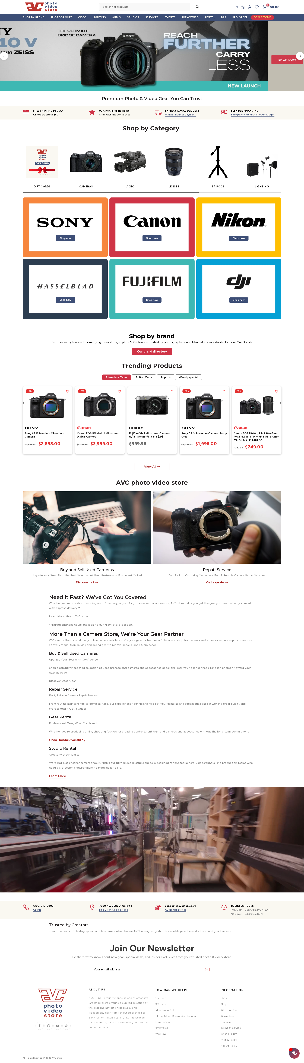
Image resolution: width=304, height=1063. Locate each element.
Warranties (227, 1016)
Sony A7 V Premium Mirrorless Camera (44, 435)
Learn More (57, 776)
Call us (37, 909)
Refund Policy (229, 1033)
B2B (223, 17)
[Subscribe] (207, 969)
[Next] (300, 56)
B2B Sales (160, 1004)
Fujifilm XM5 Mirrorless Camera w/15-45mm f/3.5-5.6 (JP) (149, 435)
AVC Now (160, 1033)
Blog (223, 1004)
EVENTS (170, 17)
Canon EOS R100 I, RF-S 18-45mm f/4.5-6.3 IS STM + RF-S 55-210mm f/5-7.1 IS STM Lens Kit (256, 436)
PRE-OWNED (190, 17)
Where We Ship (229, 1010)
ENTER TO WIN (184, 31)
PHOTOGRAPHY (61, 17)
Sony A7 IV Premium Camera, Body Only (204, 435)
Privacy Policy (229, 1039)
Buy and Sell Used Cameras (87, 569)
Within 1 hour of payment (180, 114)
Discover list (85, 582)
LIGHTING (99, 17)
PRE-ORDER (240, 17)
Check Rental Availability (67, 740)
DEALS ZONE (262, 17)
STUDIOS (133, 17)
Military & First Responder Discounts (176, 1016)
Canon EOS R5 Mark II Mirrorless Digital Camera (98, 435)
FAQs (224, 998)
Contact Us (162, 998)
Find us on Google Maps (113, 909)
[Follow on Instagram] (49, 1026)
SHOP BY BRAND (34, 17)
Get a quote (215, 582)
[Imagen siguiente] (68, 405)
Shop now (65, 238)
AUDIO (116, 17)
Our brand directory (152, 351)
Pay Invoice (161, 1027)
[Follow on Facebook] (40, 1026)
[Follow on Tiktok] (66, 1026)
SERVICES (152, 17)
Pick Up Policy (229, 1045)
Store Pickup (162, 1021)
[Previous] (4, 56)
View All (150, 466)
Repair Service (217, 569)
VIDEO (82, 17)
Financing (226, 1021)
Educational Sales (165, 1010)
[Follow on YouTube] (57, 1026)
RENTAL (210, 17)
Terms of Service (231, 1027)
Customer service (175, 909)
